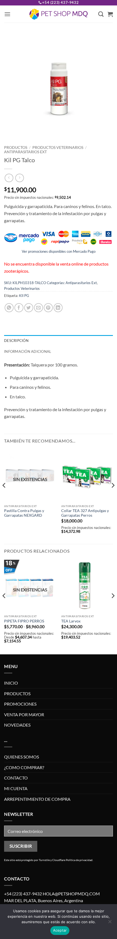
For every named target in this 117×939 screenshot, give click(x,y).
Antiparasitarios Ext (25, 152)
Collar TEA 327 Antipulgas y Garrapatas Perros (85, 513)
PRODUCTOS (15, 147)
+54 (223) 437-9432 (60, 2)
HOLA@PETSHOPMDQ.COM (71, 893)
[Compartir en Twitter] (28, 307)
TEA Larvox (71, 621)
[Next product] (9, 178)
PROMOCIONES (20, 703)
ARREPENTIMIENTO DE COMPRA (37, 799)
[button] (7, 14)
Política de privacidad (79, 860)
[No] (109, 923)
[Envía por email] (38, 307)
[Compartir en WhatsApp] (9, 307)
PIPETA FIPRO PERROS (24, 621)
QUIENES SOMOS (21, 756)
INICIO (11, 682)
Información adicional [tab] (27, 351)
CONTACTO (16, 777)
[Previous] (4, 496)
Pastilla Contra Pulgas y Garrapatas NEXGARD (24, 513)
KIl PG (24, 295)
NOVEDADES (17, 724)
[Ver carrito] (110, 14)
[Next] (112, 496)
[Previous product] (19, 178)
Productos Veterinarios (57, 147)
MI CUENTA (15, 788)
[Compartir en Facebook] (18, 307)
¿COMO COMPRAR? (24, 767)
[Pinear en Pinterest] (48, 307)
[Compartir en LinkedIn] (58, 307)
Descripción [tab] (16, 340)
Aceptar (60, 930)
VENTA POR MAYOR (24, 714)
